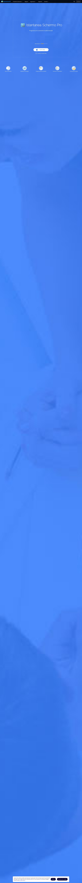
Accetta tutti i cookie (62, 879)
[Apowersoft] (6, 1)
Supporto (40, 1)
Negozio (26, 1)
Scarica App (42, 49)
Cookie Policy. (22, 880)
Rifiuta (53, 879)
